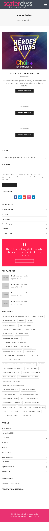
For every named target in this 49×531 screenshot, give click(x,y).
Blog (30, 321)
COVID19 (17, 360)
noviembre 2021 (8, 433)
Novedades (24, 77)
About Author (9, 185)
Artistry (21, 321)
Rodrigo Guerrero (32, 403)
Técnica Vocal (26, 416)
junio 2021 (5, 438)
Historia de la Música (11, 372)
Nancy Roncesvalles (10, 390)
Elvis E (41, 364)
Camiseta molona (9, 325)
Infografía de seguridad (31, 372)
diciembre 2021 (7, 428)
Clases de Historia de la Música (14, 342)
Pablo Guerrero (9, 394)
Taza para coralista (10, 416)
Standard (5, 229)
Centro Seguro (30, 329)
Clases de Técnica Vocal (12, 351)
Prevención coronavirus (28, 394)
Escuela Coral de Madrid (12, 368)
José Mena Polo (9, 377)
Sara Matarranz (9, 407)
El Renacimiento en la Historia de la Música (19, 364)
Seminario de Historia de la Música (31, 407)
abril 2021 (5, 447)
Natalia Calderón (28, 390)
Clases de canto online (11, 338)
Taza (4, 411)
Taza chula (14, 411)
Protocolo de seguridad (12, 403)
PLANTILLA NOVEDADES (24, 73)
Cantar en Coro (25, 325)
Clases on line (30, 351)
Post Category (7, 224)
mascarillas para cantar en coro (15, 385)
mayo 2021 (6, 443)
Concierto (7, 360)
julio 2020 (5, 462)
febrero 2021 (6, 452)
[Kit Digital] (18, 4)
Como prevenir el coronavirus (14, 355)
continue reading (24, 90)
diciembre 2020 (7, 457)
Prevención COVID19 (10, 398)
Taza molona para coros (31, 411)
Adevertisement (7, 209)
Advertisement (37, 316)
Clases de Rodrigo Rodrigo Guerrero (17, 347)
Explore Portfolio (25, 261)
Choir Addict (7, 334)
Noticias (5, 214)
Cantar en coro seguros (12, 329)
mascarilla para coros (11, 381)
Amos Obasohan (9, 321)
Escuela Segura (31, 368)
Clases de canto (22, 334)
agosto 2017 (6, 471)
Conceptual (34, 355)
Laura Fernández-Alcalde (28, 377)
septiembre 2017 (8, 467)
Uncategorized (7, 233)
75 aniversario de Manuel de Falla (16, 316)
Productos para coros (29, 398)
